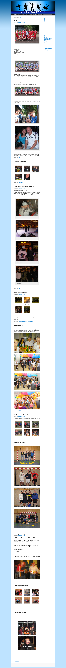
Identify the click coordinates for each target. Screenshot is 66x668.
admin (20, 17)
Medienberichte (35, 14)
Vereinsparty (21, 410)
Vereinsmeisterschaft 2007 (21, 442)
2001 (44, 18)
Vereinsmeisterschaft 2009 (21, 292)
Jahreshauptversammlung (23, 321)
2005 (44, 21)
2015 (44, 30)
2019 (44, 34)
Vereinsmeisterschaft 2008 (21, 415)
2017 (44, 32)
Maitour (45, 40)
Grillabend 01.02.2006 (20, 612)
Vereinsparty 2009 (19, 325)
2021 (44, 36)
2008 (44, 24)
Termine (26, 14)
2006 (19, 658)
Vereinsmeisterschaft (30, 321)
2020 (44, 35)
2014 (44, 29)
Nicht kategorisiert (46, 41)
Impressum (30, 14)
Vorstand (19, 14)
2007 (19, 529)
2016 (44, 31)
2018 (44, 33)
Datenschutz (40, 14)
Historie (23, 14)
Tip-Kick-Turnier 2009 (20, 161)
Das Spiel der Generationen (21, 21)
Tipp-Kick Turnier (22, 182)
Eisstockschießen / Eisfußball (48, 38)
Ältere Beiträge (16, 661)
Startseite (15, 14)
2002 (44, 19)
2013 (44, 28)
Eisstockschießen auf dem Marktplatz (24, 186)
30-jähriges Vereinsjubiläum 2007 (23, 534)
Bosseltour (45, 37)
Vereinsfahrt (45, 43)
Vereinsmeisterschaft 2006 (21, 585)
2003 (44, 20)
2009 (19, 157)
